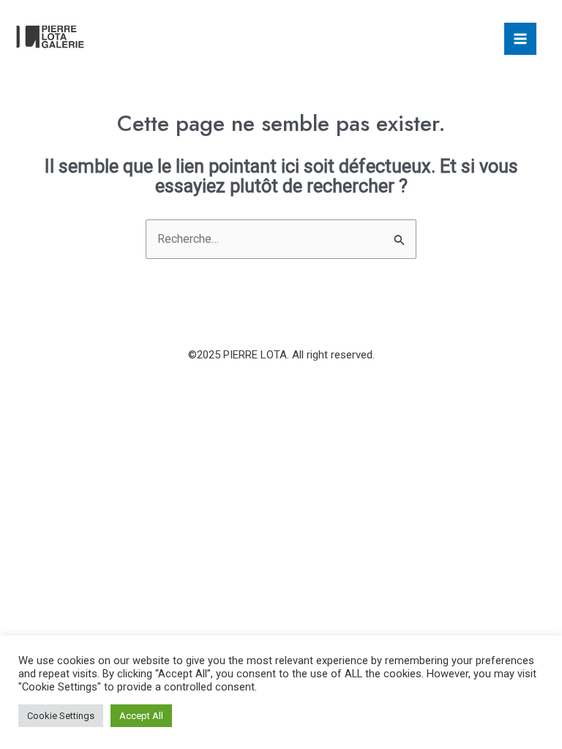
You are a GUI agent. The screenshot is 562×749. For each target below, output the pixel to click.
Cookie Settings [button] (60, 715)
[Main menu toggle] (520, 39)
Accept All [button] (141, 715)
